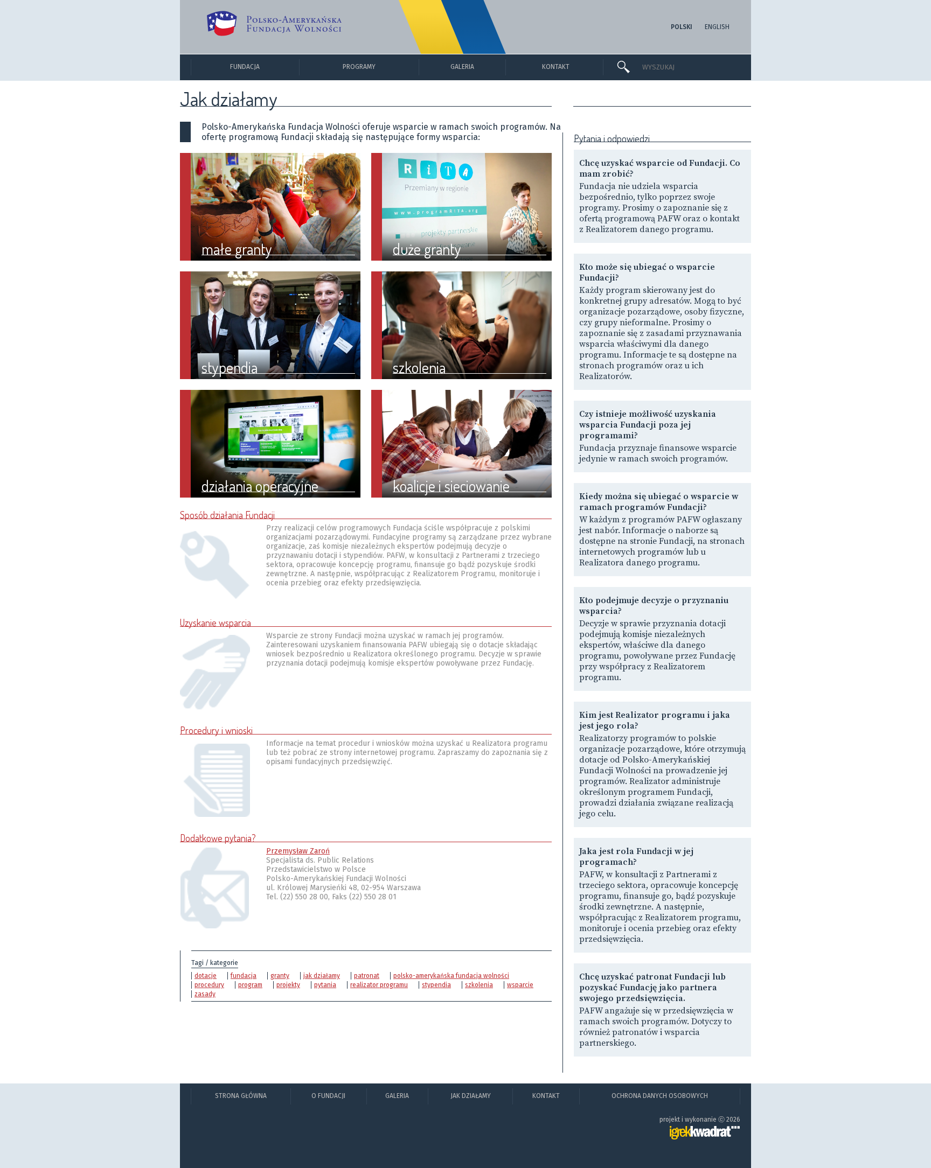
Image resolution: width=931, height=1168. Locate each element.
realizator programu (379, 985)
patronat (366, 976)
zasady (205, 994)
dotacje (205, 976)
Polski (681, 27)
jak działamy (321, 976)
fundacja (243, 976)
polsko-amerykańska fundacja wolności (451, 976)
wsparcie (520, 985)
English (717, 27)
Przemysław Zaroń (298, 851)
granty (279, 976)
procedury (209, 985)
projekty (288, 985)
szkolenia (479, 985)
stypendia (436, 985)
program (250, 985)
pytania (325, 985)
